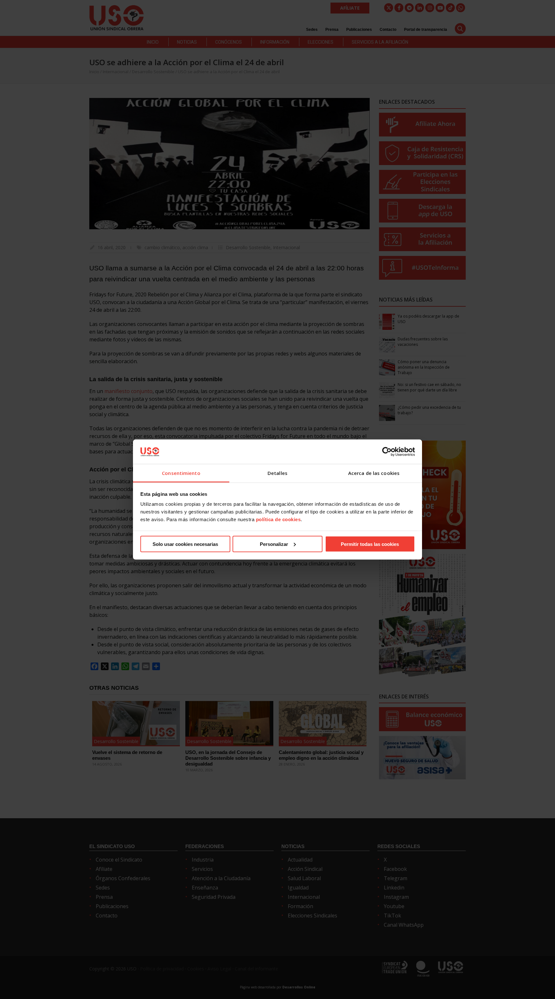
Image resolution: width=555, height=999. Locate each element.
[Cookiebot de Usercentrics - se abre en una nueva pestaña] (387, 451)
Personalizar (274, 544)
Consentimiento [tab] (181, 473)
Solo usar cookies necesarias (185, 544)
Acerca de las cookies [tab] (374, 473)
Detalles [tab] (277, 473)
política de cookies (278, 519)
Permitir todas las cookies (370, 544)
